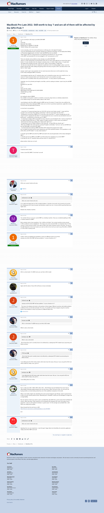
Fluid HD (10, 502)
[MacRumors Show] (82, 3)
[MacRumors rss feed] (94, 3)
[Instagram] (87, 3)
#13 (71, 369)
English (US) (94, 501)
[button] (18, 8)
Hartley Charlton (10, 481)
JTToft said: (24, 353)
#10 (71, 317)
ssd (45, 30)
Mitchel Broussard (10, 476)
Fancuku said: (25, 320)
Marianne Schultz (55, 481)
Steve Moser (9, 491)
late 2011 (25, 30)
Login (85, 45)
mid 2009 (41, 30)
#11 (71, 333)
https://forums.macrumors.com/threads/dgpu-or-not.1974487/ (35, 408)
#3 (71, 180)
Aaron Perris (54, 491)
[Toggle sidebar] (96, 12)
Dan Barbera (9, 486)
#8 (71, 283)
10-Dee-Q (10, 30)
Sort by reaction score (53, 30)
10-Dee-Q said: (25, 300)
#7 (71, 269)
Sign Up (86, 42)
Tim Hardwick (54, 476)
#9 (71, 297)
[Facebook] (84, 3)
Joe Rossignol (55, 471)
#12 (71, 349)
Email (8, 469)
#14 (71, 385)
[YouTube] (91, 3)
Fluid (8, 502)
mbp (37, 30)
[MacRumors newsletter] (96, 3)
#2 (71, 146)
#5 (71, 215)
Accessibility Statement (19, 499)
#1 (71, 36)
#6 (71, 233)
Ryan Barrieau (55, 486)
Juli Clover (9, 471)
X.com (11, 469)
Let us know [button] (74, 3)
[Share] (69, 37)
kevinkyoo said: (25, 336)
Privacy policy (10, 499)
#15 (71, 417)
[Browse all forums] (92, 12)
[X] (89, 3)
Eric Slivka (54, 466)
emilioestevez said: (26, 197)
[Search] (94, 12)
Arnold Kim (9, 466)
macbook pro (31, 30)
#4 (71, 194)
